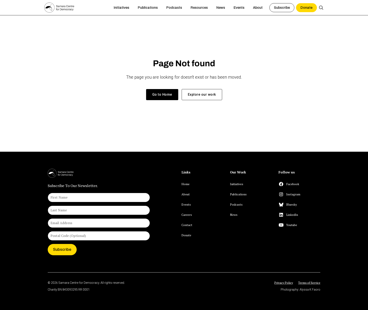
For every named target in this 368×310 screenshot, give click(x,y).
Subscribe (282, 7)
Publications (238, 194)
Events (186, 204)
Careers (186, 215)
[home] (75, 8)
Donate (306, 7)
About (185, 194)
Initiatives (236, 184)
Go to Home (162, 94)
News (233, 215)
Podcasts (236, 204)
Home (185, 184)
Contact (186, 225)
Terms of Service (309, 283)
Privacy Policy (283, 283)
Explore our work (202, 94)
